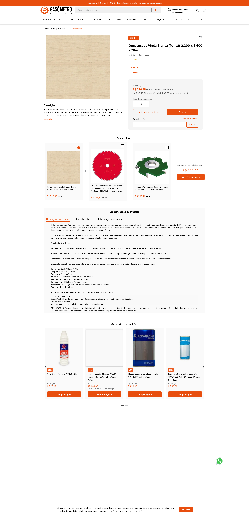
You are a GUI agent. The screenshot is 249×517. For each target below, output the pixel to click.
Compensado (78, 28)
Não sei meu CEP (190, 118)
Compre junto (193, 177)
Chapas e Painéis (60, 28)
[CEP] (159, 122)
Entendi (186, 509)
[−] (136, 104)
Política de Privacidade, (73, 511)
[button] (134, 72)
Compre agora (64, 394)
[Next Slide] (203, 367)
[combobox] (118, 10)
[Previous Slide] (46, 367)
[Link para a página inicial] (46, 28)
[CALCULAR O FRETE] (192, 125)
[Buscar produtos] (155, 10)
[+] (146, 104)
